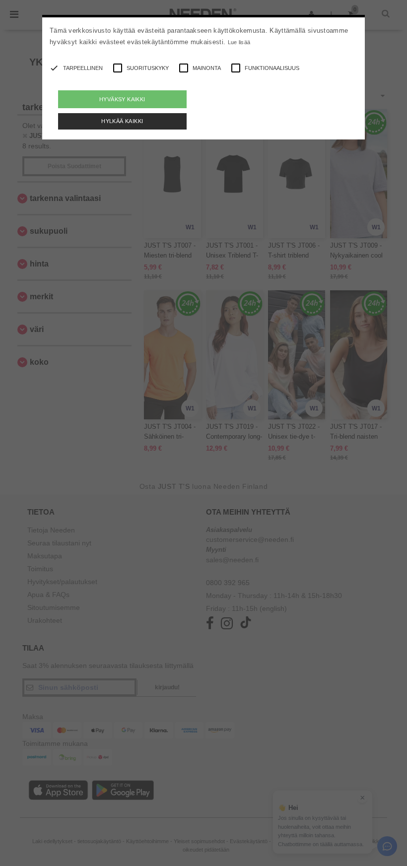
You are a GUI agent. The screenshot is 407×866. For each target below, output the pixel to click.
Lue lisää (239, 42)
